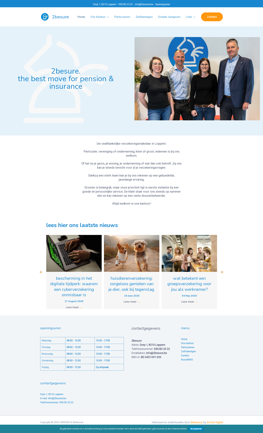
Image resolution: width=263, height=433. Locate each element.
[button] (107, 17)
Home (184, 339)
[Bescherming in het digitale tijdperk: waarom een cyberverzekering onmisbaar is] (74, 253)
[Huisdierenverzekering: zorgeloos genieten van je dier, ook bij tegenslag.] (131, 253)
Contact (185, 355)
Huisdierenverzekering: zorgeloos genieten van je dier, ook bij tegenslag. (131, 283)
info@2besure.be (144, 4)
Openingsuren (162, 4)
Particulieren (187, 347)
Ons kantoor (187, 343)
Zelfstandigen (188, 351)
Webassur (196, 422)
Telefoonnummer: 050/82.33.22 (57, 402)
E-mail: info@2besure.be (53, 398)
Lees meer (74, 307)
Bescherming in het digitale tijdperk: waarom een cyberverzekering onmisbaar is (74, 286)
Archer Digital (215, 422)
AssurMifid (187, 359)
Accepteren (196, 428)
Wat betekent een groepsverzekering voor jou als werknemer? (189, 283)
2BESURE (60, 17)
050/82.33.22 (125, 4)
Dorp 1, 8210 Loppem (104, 4)
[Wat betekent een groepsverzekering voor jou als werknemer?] (189, 253)
